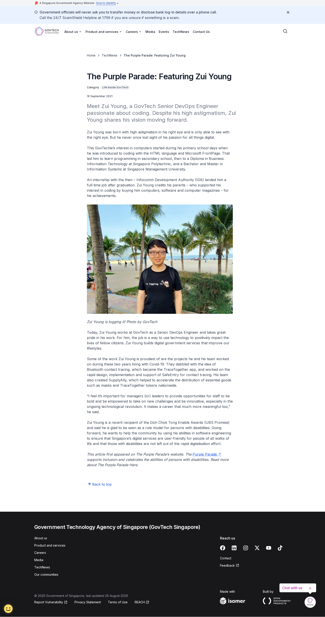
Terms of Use (118, 602)
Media (150, 32)
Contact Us (201, 32)
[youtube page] (268, 548)
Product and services (49, 545)
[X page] (257, 548)
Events (164, 32)
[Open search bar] (285, 31)
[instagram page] (245, 548)
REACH (140, 602)
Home (91, 55)
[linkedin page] (234, 548)
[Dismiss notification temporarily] (288, 12)
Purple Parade (205, 454)
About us (40, 538)
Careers (40, 553)
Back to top (102, 484)
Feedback (227, 565)
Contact (225, 558)
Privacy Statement (88, 602)
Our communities (46, 574)
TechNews (181, 32)
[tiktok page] (280, 548)
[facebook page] (222, 548)
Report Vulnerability (48, 602)
